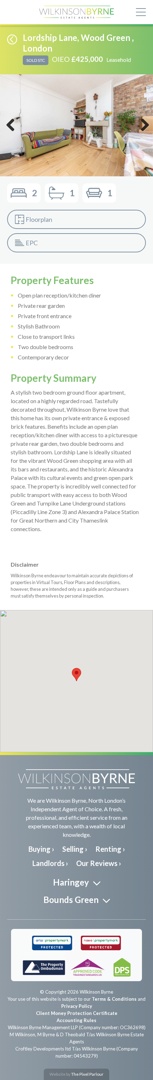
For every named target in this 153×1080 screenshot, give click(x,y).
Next (143, 132)
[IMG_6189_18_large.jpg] (76, 125)
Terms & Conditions (114, 999)
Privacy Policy (76, 1006)
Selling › (74, 849)
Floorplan (39, 219)
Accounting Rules (76, 1020)
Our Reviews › (98, 863)
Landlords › (50, 863)
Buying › (41, 849)
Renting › (110, 849)
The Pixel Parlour (87, 1074)
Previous (11, 132)
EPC (32, 243)
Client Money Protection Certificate (76, 1013)
